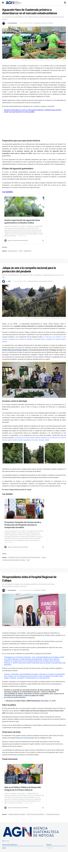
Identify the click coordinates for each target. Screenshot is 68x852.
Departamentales (33, 281)
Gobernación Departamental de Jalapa (14, 560)
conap (43, 557)
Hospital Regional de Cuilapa (16, 814)
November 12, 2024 (48, 701)
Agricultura (38, 23)
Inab (28, 560)
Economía (44, 23)
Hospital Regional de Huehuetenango (22, 738)
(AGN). (15, 324)
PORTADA (50, 23)
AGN (24, 65)
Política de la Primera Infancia (35, 814)
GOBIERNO (37, 590)
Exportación (27, 251)
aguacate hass (12, 251)
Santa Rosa (25, 650)
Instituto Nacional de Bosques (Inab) (14, 350)
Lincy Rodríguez (12, 23)
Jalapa (41, 281)
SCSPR (4, 848)
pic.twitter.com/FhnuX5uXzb (15, 697)
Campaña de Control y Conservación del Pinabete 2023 (24, 557)
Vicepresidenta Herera (52, 814)
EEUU (20, 251)
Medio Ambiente (47, 281)
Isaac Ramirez (12, 590)
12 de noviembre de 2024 (26, 23)
